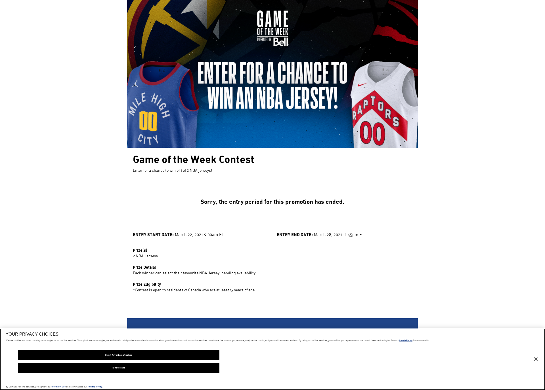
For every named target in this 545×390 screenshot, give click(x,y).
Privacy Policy (95, 386)
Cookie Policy (405, 340)
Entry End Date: (295, 234)
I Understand (118, 367)
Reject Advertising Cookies (118, 354)
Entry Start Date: (153, 234)
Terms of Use (59, 386)
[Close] (536, 359)
